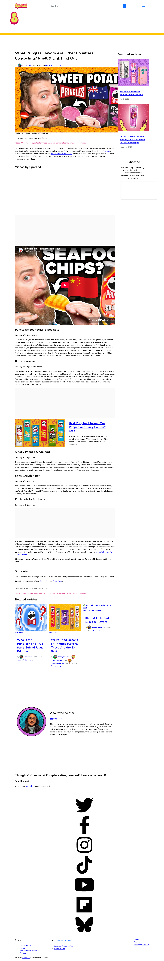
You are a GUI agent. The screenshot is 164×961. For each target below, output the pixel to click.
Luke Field (27, 657)
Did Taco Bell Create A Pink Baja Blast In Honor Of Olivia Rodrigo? (132, 139)
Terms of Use (44, 581)
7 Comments (56, 666)
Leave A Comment (53, 65)
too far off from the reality (61, 153)
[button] (30, 6)
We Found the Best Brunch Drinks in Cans (131, 93)
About (136, 939)
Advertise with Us (141, 945)
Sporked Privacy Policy (63, 946)
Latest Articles (26, 945)
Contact (137, 942)
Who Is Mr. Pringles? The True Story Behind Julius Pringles (30, 645)
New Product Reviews (75, 29)
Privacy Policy (57, 581)
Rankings (91, 29)
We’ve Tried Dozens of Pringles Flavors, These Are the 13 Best (64, 645)
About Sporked (103, 29)
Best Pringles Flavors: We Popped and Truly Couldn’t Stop (87, 427)
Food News (59, 29)
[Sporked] (14, 18)
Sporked (26, 957)
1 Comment (96, 630)
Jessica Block (96, 627)
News (22, 948)
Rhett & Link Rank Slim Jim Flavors (97, 620)
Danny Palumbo (64, 657)
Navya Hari (26, 65)
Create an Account (63, 940)
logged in (29, 786)
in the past (105, 151)
